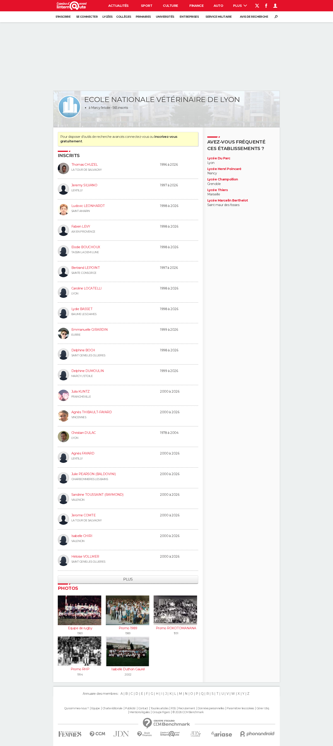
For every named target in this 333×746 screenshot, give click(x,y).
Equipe (95, 708)
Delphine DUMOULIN (87, 371)
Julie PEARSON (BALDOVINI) (93, 474)
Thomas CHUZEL (84, 165)
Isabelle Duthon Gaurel (128, 669)
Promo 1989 (128, 628)
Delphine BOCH (83, 350)
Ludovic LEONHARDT (88, 206)
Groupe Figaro (161, 712)
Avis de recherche (254, 16)
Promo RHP (80, 669)
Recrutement (186, 708)
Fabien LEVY (80, 226)
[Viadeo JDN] (195, 734)
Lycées (107, 16)
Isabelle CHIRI (81, 536)
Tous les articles (159, 708)
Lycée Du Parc (218, 158)
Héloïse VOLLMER (85, 556)
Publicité (130, 708)
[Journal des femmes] (70, 734)
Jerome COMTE (83, 515)
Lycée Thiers (217, 190)
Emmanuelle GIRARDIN (89, 330)
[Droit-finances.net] (145, 734)
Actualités (118, 6)
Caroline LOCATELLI (86, 288)
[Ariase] (222, 733)
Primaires (143, 16)
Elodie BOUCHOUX (85, 247)
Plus (237, 6)
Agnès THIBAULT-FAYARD (91, 412)
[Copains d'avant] (170, 734)
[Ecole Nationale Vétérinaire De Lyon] (69, 106)
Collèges (123, 16)
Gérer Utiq (262, 708)
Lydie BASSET (81, 309)
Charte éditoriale (112, 708)
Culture (170, 6)
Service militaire (218, 16)
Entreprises (189, 16)
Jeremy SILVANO (84, 185)
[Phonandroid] (257, 734)
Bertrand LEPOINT (85, 268)
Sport (146, 6)
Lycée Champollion (222, 179)
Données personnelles (211, 708)
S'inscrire (63, 16)
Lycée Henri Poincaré (224, 169)
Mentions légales (140, 712)
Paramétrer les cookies (240, 708)
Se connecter (87, 16)
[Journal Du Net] (121, 734)
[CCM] (97, 734)
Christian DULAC (83, 433)
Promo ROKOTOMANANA (176, 628)
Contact (143, 708)
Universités (165, 16)
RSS (173, 708)
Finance (196, 6)
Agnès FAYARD (82, 453)
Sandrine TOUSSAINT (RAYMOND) (97, 495)
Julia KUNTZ (80, 391)
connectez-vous (137, 137)
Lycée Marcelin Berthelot (227, 200)
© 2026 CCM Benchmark (188, 712)
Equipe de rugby (80, 628)
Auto (218, 6)
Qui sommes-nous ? (76, 708)
